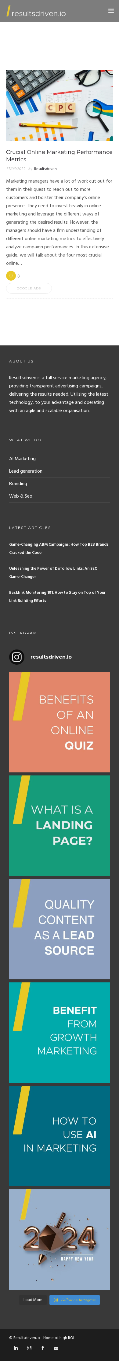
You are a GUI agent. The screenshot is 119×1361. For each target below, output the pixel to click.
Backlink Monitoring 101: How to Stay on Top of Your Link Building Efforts (57, 597)
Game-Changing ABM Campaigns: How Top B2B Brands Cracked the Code (58, 548)
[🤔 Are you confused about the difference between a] (59, 825)
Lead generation (25, 471)
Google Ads (29, 288)
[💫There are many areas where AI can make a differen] (59, 1136)
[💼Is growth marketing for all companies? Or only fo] (59, 1032)
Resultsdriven (45, 169)
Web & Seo (20, 496)
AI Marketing (22, 459)
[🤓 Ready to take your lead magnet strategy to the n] (59, 722)
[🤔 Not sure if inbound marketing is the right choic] (59, 929)
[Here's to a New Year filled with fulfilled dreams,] (59, 1239)
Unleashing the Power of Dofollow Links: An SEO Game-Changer (53, 572)
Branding (18, 484)
